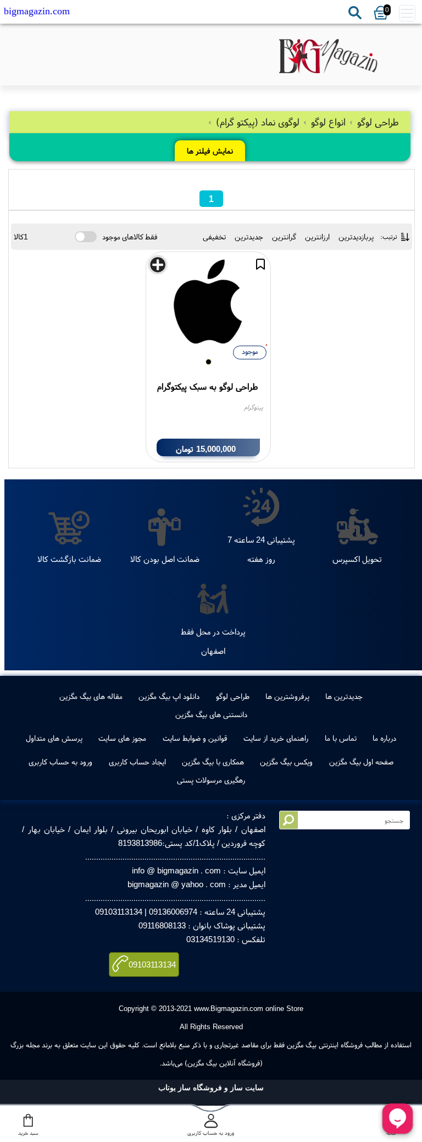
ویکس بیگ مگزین (286, 761)
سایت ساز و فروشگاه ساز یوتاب (211, 1088)
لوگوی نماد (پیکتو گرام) (257, 121)
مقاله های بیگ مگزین (91, 696)
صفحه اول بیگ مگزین (361, 761)
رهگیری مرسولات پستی (211, 779)
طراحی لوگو (376, 121)
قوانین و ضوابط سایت (195, 738)
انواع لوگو (328, 121)
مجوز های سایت (122, 738)
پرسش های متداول (54, 738)
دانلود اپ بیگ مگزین (168, 696)
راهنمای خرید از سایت (275, 738)
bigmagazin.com (37, 11)
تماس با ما (341, 738)
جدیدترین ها (344, 696)
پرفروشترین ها (287, 696)
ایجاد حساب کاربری (137, 761)
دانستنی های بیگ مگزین (211, 714)
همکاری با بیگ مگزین (213, 761)
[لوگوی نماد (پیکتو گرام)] (328, 56)
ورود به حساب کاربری (60, 761)
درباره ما (384, 738)
